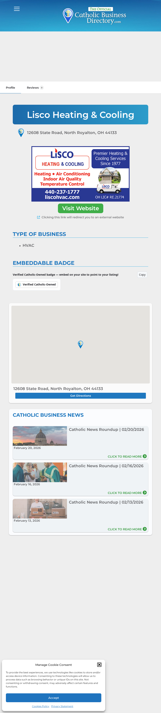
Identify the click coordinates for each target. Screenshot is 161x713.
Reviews (34, 87)
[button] (99, 665)
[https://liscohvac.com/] (80, 174)
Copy (142, 274)
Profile (10, 87)
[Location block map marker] (80, 344)
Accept (53, 698)
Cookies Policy (40, 706)
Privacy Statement (62, 706)
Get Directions (80, 395)
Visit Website (80, 208)
